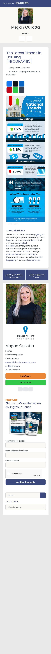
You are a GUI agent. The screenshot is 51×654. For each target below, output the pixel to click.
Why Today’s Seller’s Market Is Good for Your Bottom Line (14, 275)
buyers (9, 240)
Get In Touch (25, 382)
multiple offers (13, 254)
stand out (23, 251)
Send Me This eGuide (25, 482)
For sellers (10, 245)
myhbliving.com (12, 366)
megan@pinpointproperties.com (20, 362)
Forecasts (11, 74)
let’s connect (33, 260)
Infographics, (25, 71)
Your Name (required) (15, 441)
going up (40, 234)
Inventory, (35, 71)
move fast (22, 243)
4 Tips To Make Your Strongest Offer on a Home (37, 275)
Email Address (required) (16, 450)
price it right (31, 254)
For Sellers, (13, 71)
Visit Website (25, 376)
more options (29, 240)
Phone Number (12, 460)
